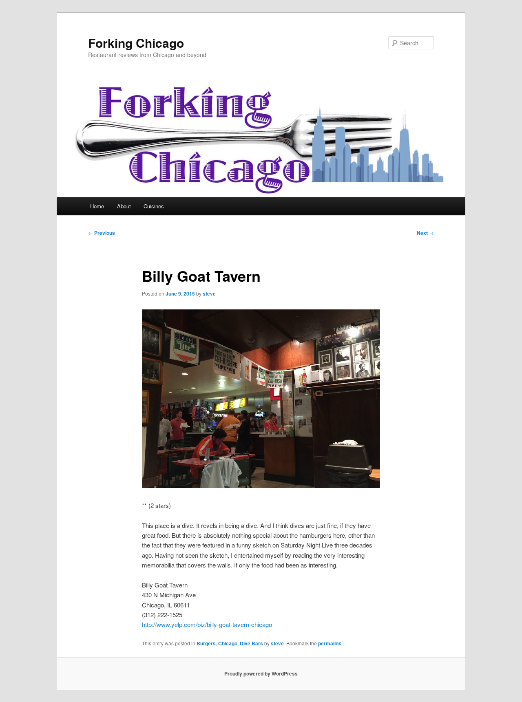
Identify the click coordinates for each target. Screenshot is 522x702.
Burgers (206, 643)
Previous (101, 232)
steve (209, 293)
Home (97, 206)
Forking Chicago (136, 42)
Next (425, 232)
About (124, 206)
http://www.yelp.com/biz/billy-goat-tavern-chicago (207, 624)
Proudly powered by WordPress (261, 673)
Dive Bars (251, 643)
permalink (329, 643)
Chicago (227, 643)
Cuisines (154, 206)
